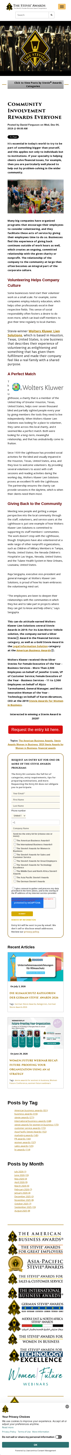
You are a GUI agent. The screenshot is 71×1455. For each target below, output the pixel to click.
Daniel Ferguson (30, 124)
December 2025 (24, 1196)
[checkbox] (35, 860)
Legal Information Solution (30, 646)
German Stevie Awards (25, 1004)
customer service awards (30, 1128)
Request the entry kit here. (35, 729)
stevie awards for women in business (32, 1080)
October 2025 (22, 1203)
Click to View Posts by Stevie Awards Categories (38, 84)
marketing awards (26, 1135)
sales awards (23, 1145)
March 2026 (21, 1185)
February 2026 (23, 1189)
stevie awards (24, 1117)
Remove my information (23, 920)
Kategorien (42, 1004)
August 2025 (22, 1210)
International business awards (32, 1121)
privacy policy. (32, 931)
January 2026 (22, 1192)
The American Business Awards (36, 740)
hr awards (22, 1149)
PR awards (22, 1138)
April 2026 (20, 1182)
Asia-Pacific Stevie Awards (30, 1131)
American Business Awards (33, 650)
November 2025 (24, 1200)
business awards (26, 1113)
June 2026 (21, 1175)
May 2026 (20, 1178)
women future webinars (39, 1083)
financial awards (47, 748)
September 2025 (25, 1207)
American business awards (31, 1110)
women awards (25, 1142)
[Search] (51, 15)
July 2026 (20, 1171)
